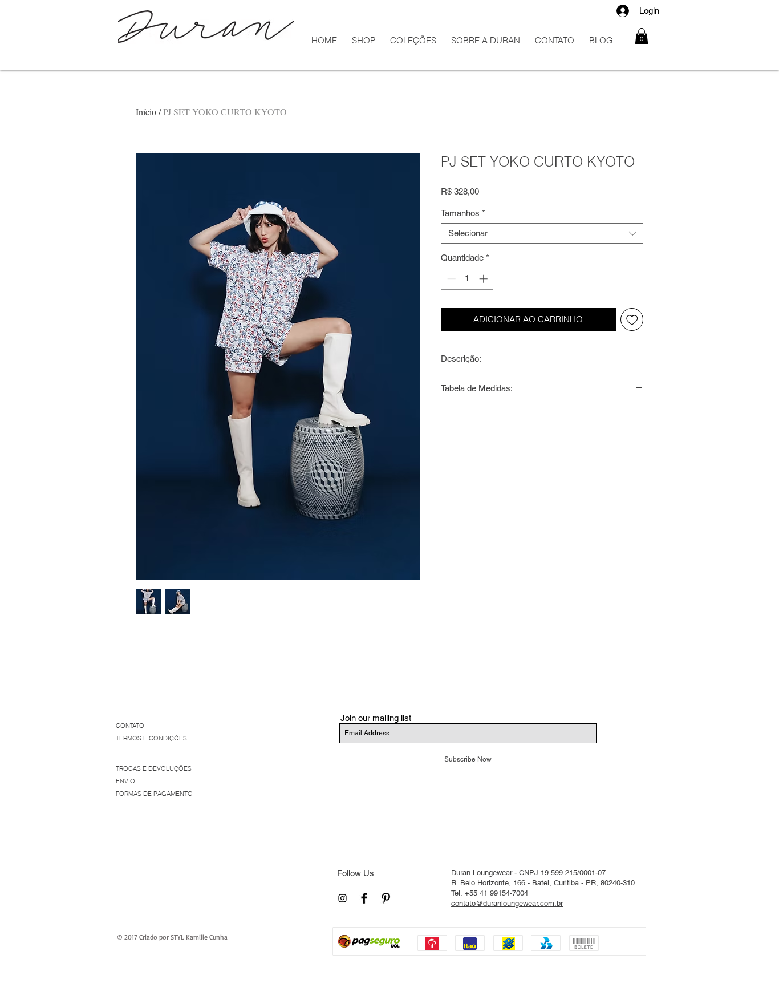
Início (146, 112)
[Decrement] (450, 278)
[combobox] (542, 233)
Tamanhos (463, 213)
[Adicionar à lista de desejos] (632, 319)
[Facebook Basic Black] (364, 898)
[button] (641, 36)
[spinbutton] (467, 278)
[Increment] (484, 278)
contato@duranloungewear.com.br (507, 903)
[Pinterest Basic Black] (385, 898)
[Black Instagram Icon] (342, 898)
